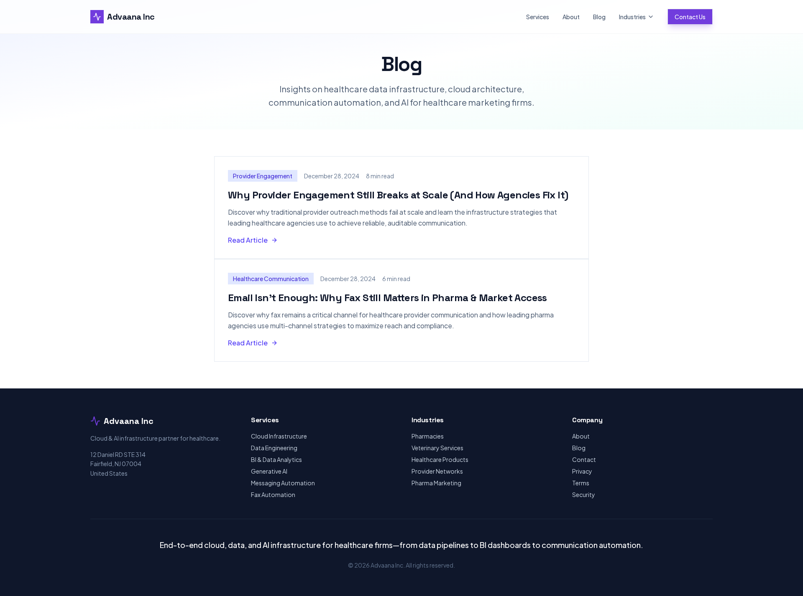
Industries (632, 16)
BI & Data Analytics (276, 459)
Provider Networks (437, 471)
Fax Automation (273, 494)
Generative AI (269, 471)
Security (583, 494)
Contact (584, 459)
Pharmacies (428, 436)
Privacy (582, 471)
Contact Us (690, 16)
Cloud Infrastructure (279, 436)
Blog (599, 16)
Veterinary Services (437, 447)
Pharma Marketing (436, 483)
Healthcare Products (440, 459)
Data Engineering (274, 447)
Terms (580, 483)
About (571, 16)
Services (537, 16)
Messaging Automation (283, 483)
